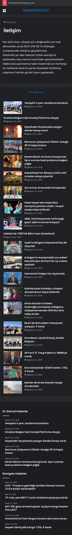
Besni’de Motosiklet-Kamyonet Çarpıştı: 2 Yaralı (43, 324)
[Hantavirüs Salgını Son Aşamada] (13, 278)
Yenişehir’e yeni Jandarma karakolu (46, 103)
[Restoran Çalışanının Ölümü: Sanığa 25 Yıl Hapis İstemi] (13, 146)
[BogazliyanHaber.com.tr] (36, 10)
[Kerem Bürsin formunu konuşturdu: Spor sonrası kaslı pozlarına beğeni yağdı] (13, 161)
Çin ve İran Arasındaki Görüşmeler (45, 187)
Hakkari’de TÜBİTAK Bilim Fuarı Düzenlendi (29, 233)
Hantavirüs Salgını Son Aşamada (44, 273)
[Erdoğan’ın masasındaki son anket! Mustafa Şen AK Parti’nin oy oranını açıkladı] (13, 262)
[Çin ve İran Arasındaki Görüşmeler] (13, 192)
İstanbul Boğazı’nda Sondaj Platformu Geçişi (31, 118)
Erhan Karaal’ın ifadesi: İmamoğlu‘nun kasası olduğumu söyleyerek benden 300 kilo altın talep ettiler (44, 309)
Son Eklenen (36, 92)
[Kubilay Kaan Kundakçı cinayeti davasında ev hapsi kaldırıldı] (13, 293)
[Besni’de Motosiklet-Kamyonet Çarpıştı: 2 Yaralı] (13, 327)
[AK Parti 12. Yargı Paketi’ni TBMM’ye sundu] (13, 357)
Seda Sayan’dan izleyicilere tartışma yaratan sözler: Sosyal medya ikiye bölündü (43, 206)
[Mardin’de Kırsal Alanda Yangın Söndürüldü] (13, 387)
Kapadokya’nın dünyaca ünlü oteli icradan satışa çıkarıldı (45, 174)
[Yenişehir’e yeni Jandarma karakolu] (13, 107)
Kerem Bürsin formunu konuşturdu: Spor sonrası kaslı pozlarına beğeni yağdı (45, 160)
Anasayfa (11, 22)
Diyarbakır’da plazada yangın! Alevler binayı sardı (33, 3)
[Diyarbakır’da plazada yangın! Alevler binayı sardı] (13, 131)
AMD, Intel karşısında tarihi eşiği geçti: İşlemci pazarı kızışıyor (44, 220)
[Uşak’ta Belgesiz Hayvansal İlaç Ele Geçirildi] (13, 247)
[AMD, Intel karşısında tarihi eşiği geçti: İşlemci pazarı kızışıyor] (13, 223)
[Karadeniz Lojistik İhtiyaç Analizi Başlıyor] (13, 342)
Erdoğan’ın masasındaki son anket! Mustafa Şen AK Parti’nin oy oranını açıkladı (45, 261)
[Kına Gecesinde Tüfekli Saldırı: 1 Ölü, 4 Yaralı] (13, 372)
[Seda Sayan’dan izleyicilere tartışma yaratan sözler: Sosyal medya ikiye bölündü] (13, 207)
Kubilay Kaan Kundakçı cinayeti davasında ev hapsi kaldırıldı (43, 290)
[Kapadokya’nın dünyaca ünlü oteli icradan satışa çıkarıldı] (13, 177)
